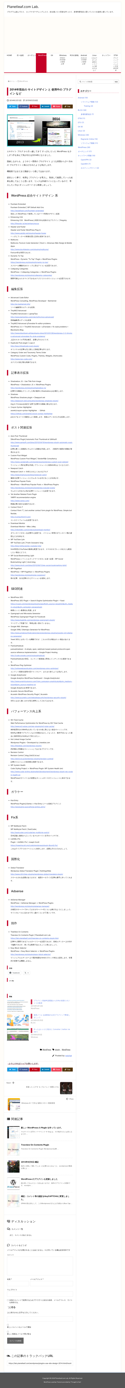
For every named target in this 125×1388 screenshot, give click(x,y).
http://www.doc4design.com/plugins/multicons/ (30, 249)
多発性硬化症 (87, 114)
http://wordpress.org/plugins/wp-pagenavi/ (28, 575)
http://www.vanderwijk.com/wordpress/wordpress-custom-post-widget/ (39, 462)
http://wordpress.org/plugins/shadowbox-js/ (28, 388)
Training (88, 106)
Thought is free (76, 1382)
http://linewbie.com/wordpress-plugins (26, 746)
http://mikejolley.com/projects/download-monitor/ (30, 530)
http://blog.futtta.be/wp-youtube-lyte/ (26, 546)
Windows (83, 135)
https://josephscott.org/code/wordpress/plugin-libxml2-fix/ (34, 845)
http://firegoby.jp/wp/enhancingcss (25, 223)
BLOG (82, 110)
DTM (81, 118)
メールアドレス (36, 1279)
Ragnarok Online (89, 139)
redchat (68, 1055)
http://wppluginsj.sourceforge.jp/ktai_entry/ (28, 807)
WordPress (24, 81)
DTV (81, 122)
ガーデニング (85, 151)
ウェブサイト (12, 1290)
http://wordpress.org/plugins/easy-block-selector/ (31, 954)
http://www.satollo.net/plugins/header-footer (28, 233)
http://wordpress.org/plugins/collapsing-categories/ (31, 275)
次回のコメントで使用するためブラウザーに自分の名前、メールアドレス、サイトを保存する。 (41, 1301)
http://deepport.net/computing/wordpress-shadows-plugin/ (34, 401)
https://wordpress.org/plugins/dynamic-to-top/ (29, 262)
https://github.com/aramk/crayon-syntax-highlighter (31, 414)
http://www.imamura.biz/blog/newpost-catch (29, 475)
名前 (9, 1279)
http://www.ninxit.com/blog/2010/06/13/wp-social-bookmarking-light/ (39, 565)
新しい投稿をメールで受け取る (19, 1334)
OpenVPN (86, 160)
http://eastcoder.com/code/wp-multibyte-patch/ (30, 832)
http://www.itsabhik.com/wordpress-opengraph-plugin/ (33, 620)
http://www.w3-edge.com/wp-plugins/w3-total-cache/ (32, 726)
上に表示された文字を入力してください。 (23, 1312)
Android (83, 98)
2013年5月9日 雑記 (30, 1162)
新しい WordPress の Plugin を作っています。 (42, 1127)
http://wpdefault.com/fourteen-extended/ (27, 211)
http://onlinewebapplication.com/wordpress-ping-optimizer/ (34, 668)
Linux (81, 131)
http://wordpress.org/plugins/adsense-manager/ (30, 906)
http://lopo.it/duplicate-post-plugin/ (25, 346)
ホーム (12, 81)
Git (80, 127)
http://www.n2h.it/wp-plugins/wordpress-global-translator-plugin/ (37, 874)
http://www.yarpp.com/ (20, 501)
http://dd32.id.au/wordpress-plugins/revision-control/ (32, 759)
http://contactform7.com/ (21, 517)
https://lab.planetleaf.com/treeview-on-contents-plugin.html (34, 938)
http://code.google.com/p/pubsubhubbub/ (28, 655)
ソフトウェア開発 (89, 102)
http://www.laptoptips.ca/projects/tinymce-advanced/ (32, 317)
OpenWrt (86, 164)
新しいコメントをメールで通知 (19, 1327)
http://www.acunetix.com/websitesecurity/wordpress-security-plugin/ (38, 697)
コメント (10, 1255)
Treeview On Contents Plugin (35, 1145)
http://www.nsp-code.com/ (21, 359)
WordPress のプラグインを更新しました (39, 1179)
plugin (57, 1050)
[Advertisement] (62, 35)
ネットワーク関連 (86, 155)
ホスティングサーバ (90, 168)
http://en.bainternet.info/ (20, 304)
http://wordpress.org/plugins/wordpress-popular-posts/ (33, 488)
